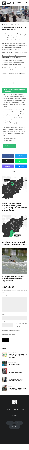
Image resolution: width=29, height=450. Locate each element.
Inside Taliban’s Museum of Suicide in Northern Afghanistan (17, 389)
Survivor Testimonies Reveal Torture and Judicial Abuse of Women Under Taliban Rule (17, 356)
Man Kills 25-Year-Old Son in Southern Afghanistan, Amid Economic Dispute (14, 243)
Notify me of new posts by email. (8, 334)
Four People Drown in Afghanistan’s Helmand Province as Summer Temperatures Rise (14, 279)
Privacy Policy (14, 426)
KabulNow (6, 24)
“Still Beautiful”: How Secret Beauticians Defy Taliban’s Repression (15, 380)
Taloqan (16, 82)
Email (3, 321)
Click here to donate (9, 146)
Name (3, 314)
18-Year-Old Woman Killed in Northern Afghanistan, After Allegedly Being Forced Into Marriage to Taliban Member (14, 207)
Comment (4, 295)
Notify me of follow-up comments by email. (11, 330)
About (9, 422)
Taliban (10, 82)
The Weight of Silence (14, 364)
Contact (19, 422)
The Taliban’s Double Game (15, 372)
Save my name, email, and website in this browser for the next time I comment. (21, 324)
